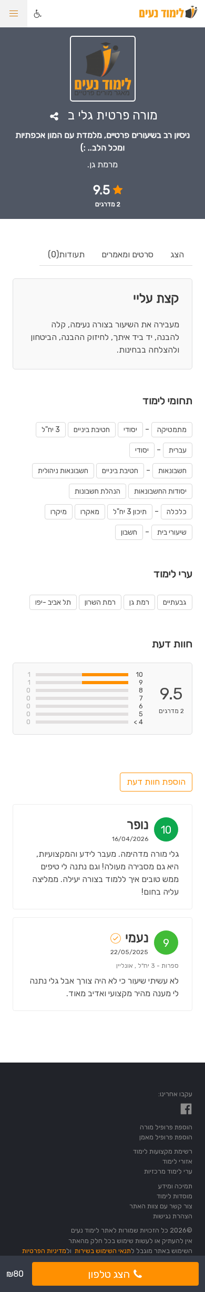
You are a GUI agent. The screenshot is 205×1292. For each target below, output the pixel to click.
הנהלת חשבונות (97, 491)
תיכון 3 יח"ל (130, 511)
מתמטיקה (172, 429)
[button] (13, 13)
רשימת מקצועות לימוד (162, 1151)
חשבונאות (172, 470)
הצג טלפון (109, 1274)
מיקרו (58, 511)
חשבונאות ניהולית (63, 470)
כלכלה (177, 511)
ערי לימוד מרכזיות (168, 1171)
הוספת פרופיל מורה (166, 1127)
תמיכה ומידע (175, 1186)
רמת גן (139, 602)
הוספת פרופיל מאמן (165, 1137)
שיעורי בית (172, 532)
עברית (178, 450)
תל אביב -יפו (53, 602)
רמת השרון (100, 602)
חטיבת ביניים (92, 429)
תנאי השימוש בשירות (103, 1251)
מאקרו (89, 511)
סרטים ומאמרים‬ (127, 254)
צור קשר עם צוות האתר (160, 1206)
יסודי (130, 429)
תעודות (66, 254)
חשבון (129, 532)
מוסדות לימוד (174, 1196)
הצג (177, 254)
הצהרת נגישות (172, 1216)
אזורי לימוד (177, 1161)
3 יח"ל (51, 429)
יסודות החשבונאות (160, 491)
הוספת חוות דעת (156, 782)
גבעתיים (175, 602)
